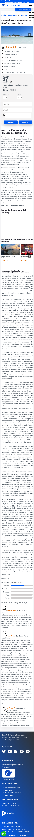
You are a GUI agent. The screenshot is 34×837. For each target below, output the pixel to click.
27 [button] (5, 79)
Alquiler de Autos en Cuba (13, 793)
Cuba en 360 (8, 790)
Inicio (3, 15)
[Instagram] (22, 751)
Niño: (19, 95)
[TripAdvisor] (28, 751)
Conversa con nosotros (16, 834)
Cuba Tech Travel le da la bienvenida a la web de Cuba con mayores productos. (17, 1)
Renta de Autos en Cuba (12, 788)
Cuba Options (9, 795)
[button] (30, 5)
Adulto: (6, 95)
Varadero (23, 15)
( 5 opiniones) (22, 47)
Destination (12, 15)
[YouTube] (4, 751)
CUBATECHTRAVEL (8, 780)
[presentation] (29, 256)
